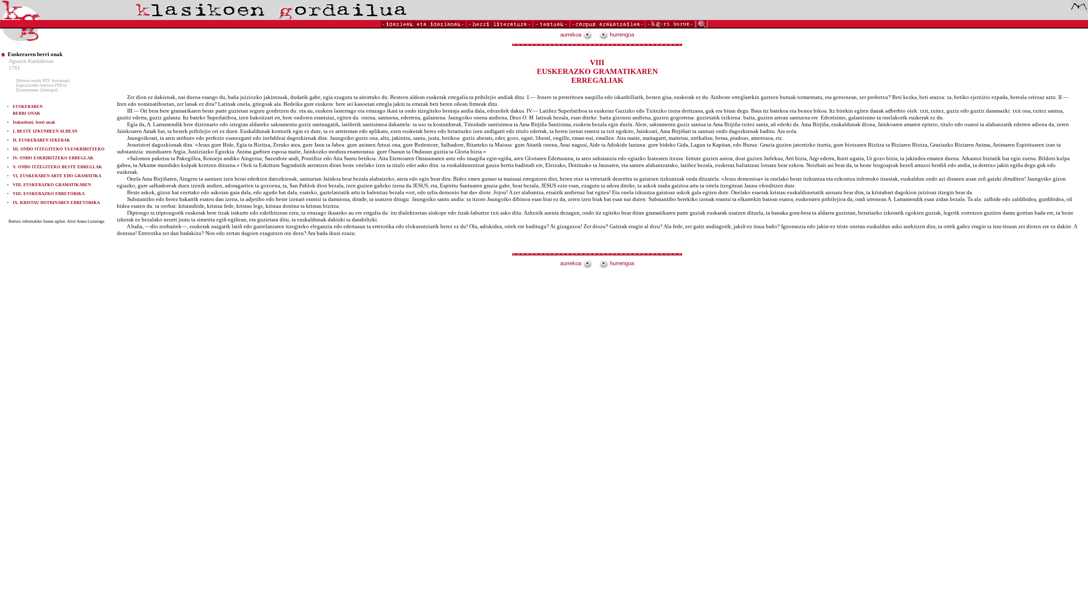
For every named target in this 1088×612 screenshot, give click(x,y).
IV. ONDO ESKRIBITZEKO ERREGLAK (53, 158)
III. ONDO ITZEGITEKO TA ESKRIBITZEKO (59, 149)
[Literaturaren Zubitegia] (36, 90)
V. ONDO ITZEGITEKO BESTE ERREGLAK (57, 166)
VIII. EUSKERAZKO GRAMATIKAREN (52, 184)
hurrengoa (621, 34)
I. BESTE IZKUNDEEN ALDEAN (45, 131)
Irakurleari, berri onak (34, 122)
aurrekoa (571, 34)
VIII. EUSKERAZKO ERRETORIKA (49, 193)
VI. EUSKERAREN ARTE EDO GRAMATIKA (57, 175)
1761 (14, 68)
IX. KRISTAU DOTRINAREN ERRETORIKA (56, 202)
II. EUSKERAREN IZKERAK (41, 140)
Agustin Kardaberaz (31, 61)
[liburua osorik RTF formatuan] (43, 80)
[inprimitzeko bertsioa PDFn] (41, 85)
